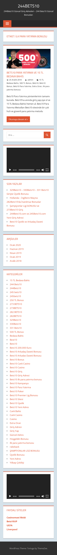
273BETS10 (15, 308)
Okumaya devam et (18, 119)
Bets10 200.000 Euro (20, 347)
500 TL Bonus (25, 83)
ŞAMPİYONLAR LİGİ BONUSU (25, 450)
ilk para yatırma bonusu (22, 442)
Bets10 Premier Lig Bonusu (24, 395)
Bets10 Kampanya (19, 383)
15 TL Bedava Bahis (20, 280)
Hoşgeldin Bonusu (19, 438)
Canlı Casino (16, 415)
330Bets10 (15, 323)
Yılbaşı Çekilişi (17, 462)
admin (30, 79)
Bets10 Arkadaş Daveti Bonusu (25, 351)
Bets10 (35, 83)
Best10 (13, 339)
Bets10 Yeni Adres (19, 407)
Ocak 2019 (15, 256)
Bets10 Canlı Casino (20, 363)
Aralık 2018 (15, 260)
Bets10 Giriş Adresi (19, 375)
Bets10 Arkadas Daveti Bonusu (25, 355)
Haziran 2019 (17, 249)
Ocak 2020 (15, 245)
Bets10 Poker (17, 391)
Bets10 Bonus (17, 359)
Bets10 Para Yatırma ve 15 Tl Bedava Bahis (25, 74)
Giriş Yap (14, 430)
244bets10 (28, 6)
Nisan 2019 (15, 253)
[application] (29, 160)
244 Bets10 (16, 284)
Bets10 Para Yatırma (22, 86)
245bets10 (15, 296)
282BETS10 (15, 316)
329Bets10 (15, 319)
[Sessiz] (42, 170)
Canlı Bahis (15, 411)
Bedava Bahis (16, 335)
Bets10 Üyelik (17, 403)
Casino (13, 419)
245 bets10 (15, 292)
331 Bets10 (16, 327)
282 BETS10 (16, 312)
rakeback (14, 446)
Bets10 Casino (17, 367)
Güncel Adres (17, 434)
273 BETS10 (16, 304)
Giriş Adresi (16, 427)
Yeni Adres (15, 458)
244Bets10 (15, 288)
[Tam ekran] (47, 170)
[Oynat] (10, 170)
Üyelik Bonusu (17, 454)
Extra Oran (37, 86)
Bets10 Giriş (16, 371)
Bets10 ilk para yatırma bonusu (26, 379)
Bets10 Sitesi (16, 399)
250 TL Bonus (17, 300)
